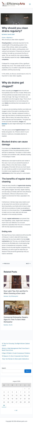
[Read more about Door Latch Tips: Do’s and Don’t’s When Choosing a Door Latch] (16, 282)
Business (6, 296)
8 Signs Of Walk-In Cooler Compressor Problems (16, 353)
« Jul (16, 410)
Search (4, 368)
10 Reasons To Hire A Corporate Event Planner (15, 356)
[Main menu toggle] (30, 4)
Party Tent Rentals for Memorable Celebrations (15, 359)
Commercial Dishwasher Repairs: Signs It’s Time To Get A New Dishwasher (16, 319)
